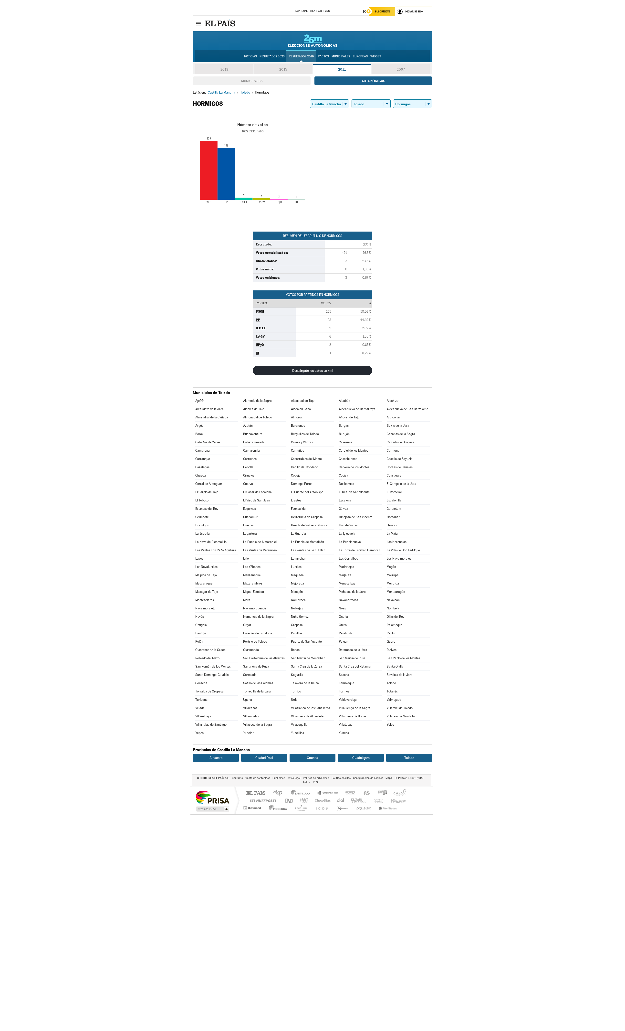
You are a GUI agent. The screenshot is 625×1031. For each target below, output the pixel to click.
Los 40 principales (279, 793)
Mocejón (297, 592)
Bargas (344, 425)
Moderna (277, 808)
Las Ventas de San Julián (308, 550)
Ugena (247, 700)
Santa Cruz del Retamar (355, 666)
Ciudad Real (264, 758)
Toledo (391, 683)
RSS (315, 782)
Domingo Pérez (301, 484)
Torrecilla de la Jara (257, 691)
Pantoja (200, 633)
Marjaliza (345, 575)
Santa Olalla (395, 666)
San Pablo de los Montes (403, 658)
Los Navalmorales (399, 558)
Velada (200, 708)
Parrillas (296, 633)
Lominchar (298, 558)
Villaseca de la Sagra (257, 724)
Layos (199, 558)
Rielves (391, 650)
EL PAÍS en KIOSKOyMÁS (409, 778)
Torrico (296, 691)
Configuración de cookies (368, 778)
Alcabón (344, 401)
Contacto (237, 778)
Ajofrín (199, 401)
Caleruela (345, 442)
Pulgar (343, 641)
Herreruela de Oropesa (307, 517)
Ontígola (201, 625)
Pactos (323, 56)
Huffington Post (262, 800)
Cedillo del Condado (304, 467)
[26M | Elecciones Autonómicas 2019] (312, 40)
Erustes (296, 500)
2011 (342, 69)
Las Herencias (396, 542)
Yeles (390, 724)
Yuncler (248, 733)
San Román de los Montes (213, 666)
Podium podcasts (301, 808)
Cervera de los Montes (354, 467)
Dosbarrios (346, 484)
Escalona (345, 500)
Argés (199, 425)
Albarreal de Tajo (302, 401)
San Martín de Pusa (352, 658)
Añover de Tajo (349, 417)
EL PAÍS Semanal (358, 800)
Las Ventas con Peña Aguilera (215, 550)
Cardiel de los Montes (353, 450)
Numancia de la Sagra (258, 616)
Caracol (398, 793)
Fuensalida (298, 508)
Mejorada (297, 583)
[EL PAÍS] (220, 23)
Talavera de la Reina (305, 683)
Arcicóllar (393, 417)
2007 (401, 69)
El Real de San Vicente (354, 492)
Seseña (344, 675)
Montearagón (396, 592)
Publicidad (278, 778)
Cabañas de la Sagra (401, 434)
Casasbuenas (348, 459)
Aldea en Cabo (301, 409)
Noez (342, 608)
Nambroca (298, 600)
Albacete (215, 758)
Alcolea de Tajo (253, 409)
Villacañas (250, 708)
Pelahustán (346, 633)
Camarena (202, 450)
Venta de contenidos (257, 778)
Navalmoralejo (205, 608)
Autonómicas (373, 81)
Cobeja (296, 475)
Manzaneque (252, 575)
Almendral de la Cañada (211, 417)
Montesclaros (204, 600)
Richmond (252, 808)
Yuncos (344, 733)
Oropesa (297, 625)
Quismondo (251, 650)
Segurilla (297, 675)
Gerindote (202, 517)
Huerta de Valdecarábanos (309, 525)
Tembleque (346, 683)
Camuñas (297, 450)
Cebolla (248, 467)
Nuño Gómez (300, 616)
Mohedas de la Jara (352, 592)
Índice (307, 782)
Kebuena (394, 800)
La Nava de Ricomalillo (211, 542)
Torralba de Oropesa (209, 691)
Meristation (387, 808)
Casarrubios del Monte (306, 459)
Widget (375, 56)
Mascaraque (203, 583)
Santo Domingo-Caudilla (212, 675)
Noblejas (297, 608)
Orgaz (247, 625)
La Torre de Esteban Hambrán (359, 550)
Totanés (392, 691)
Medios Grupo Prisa (212, 809)
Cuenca (312, 758)
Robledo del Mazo (207, 658)
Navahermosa (348, 600)
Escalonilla (394, 500)
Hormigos (202, 525)
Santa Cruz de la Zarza (306, 666)
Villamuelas (251, 716)
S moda (342, 808)
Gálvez (343, 508)
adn (380, 793)
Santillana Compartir (328, 793)
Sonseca (201, 683)
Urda (294, 700)
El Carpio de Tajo (206, 492)
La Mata (392, 533)
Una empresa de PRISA (212, 797)
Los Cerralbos (348, 558)
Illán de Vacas (348, 525)
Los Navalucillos (206, 567)
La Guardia (298, 533)
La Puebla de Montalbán (307, 542)
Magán (391, 567)
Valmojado (394, 700)
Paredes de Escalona (257, 633)
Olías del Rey (395, 616)
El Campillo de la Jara (401, 484)
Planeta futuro (376, 800)
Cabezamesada (253, 442)
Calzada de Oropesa (400, 442)
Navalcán (393, 600)
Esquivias (249, 508)
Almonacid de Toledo (257, 417)
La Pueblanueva (350, 542)
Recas (295, 650)
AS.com (364, 793)
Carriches (250, 459)
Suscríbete (382, 11)
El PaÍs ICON (322, 808)
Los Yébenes (251, 567)
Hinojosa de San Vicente (355, 517)
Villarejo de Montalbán (402, 716)
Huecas (248, 525)
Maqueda (297, 575)
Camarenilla (251, 450)
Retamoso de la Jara (353, 650)
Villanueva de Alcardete (307, 716)
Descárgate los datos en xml (312, 370)
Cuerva (248, 484)
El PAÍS (256, 793)
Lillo (246, 558)
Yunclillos (297, 733)
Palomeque (394, 625)
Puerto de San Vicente (306, 641)
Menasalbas (347, 583)
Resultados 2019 (301, 56)
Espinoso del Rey (206, 508)
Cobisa (343, 475)
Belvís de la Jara (398, 425)
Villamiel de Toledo (400, 708)
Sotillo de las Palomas (258, 683)
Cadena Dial (340, 800)
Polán (199, 641)
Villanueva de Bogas (352, 716)
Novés (199, 616)
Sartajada (250, 675)
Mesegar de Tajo (206, 592)
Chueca (200, 475)
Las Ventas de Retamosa (260, 550)
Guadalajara (361, 758)
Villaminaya (203, 716)
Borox (199, 434)
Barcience (298, 425)
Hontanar (393, 517)
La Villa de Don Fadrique (403, 550)
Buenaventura (252, 434)
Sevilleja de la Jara (400, 675)
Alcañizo (392, 401)
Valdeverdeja (348, 700)
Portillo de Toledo (255, 641)
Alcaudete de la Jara (209, 409)
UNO (289, 800)
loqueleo (364, 808)
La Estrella (202, 533)
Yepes (199, 733)
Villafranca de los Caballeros (310, 708)
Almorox (296, 417)
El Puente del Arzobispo (307, 492)
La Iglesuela (347, 533)
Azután (248, 425)
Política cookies (341, 778)
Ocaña (343, 616)
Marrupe (392, 575)
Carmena (393, 450)
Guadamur (250, 517)
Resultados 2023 (272, 56)
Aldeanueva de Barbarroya (357, 409)
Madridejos (346, 567)
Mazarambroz (252, 583)
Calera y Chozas (302, 442)
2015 (283, 69)
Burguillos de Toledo (305, 434)
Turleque (201, 700)
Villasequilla (299, 724)
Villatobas (345, 724)
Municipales (251, 81)
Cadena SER (349, 793)
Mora (246, 600)
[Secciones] (199, 23)
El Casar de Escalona (257, 492)
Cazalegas (202, 467)
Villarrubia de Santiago (211, 724)
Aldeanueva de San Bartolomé (407, 409)
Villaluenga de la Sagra (354, 708)
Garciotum (394, 508)
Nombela (393, 608)
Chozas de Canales (400, 467)
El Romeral (394, 492)
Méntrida (393, 583)
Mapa (388, 778)
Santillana (302, 793)
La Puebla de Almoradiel (260, 542)
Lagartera (250, 533)
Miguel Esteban (253, 592)
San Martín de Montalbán (308, 658)
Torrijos (344, 691)
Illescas (392, 525)
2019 (224, 69)
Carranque (202, 459)
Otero (343, 625)
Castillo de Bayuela (400, 459)
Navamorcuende (254, 608)
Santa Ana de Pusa (256, 666)
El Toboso (201, 500)
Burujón (344, 434)
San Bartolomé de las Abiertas (264, 658)
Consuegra (394, 475)
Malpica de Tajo (206, 575)
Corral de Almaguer (208, 484)
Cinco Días (322, 800)
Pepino (391, 633)
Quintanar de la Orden (210, 650)
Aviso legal (294, 778)
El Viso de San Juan (256, 500)
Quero (391, 641)
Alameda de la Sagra (257, 401)
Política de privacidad (316, 778)
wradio (303, 800)
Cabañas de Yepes (207, 442)
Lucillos (296, 567)
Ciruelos (248, 475)
